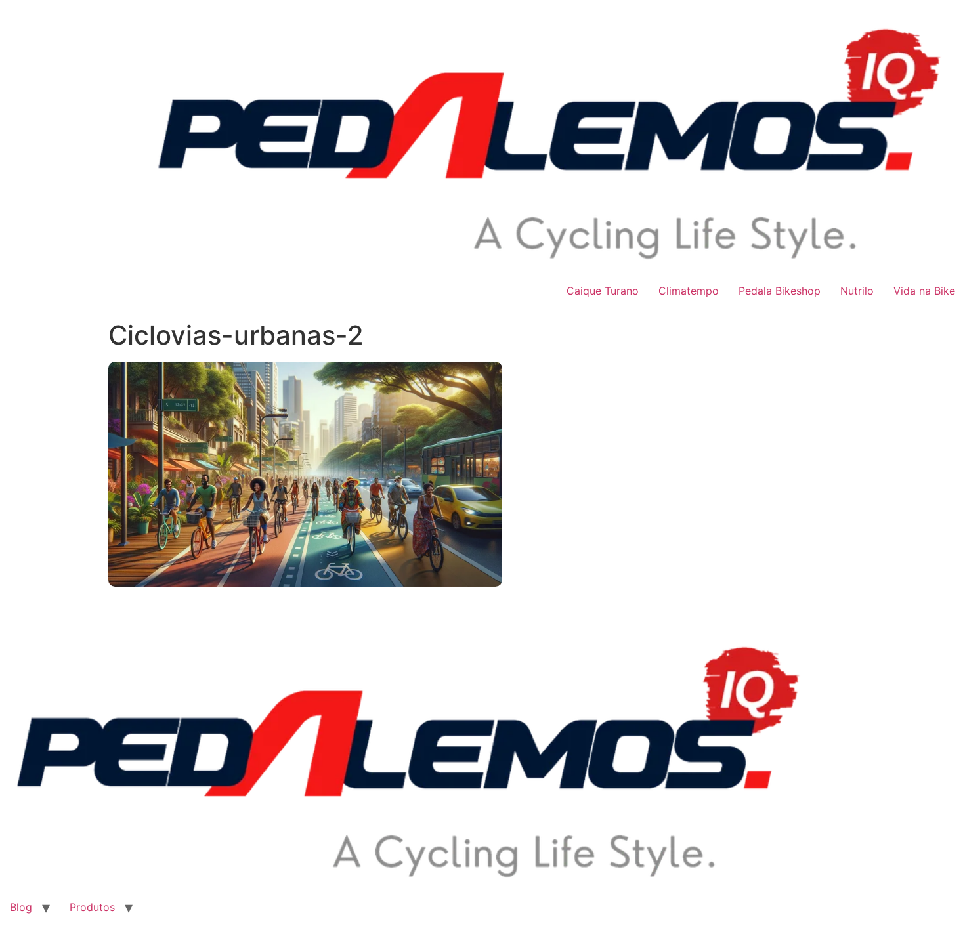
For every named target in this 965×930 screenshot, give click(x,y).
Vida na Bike (924, 290)
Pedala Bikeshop (780, 290)
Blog (21, 907)
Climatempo (688, 290)
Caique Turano (603, 290)
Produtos (92, 907)
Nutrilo (857, 290)
